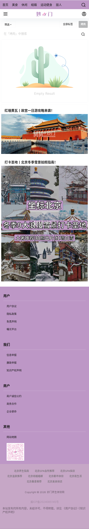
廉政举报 (12, 362)
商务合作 (12, 403)
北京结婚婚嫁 (35, 476)
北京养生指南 (21, 471)
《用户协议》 (71, 508)
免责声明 (12, 321)
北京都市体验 (56, 476)
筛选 (7, 24)
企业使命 (12, 411)
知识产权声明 (14, 370)
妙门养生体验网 (55, 492)
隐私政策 (12, 313)
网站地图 (12, 437)
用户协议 (12, 306)
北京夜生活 (75, 476)
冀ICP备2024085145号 (44, 501)
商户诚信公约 (14, 396)
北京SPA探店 (67, 471)
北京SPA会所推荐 (44, 471)
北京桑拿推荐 (34, 481)
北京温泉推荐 (14, 476)
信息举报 (12, 355)
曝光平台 (12, 329)
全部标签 (68, 24)
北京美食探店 (54, 481)
